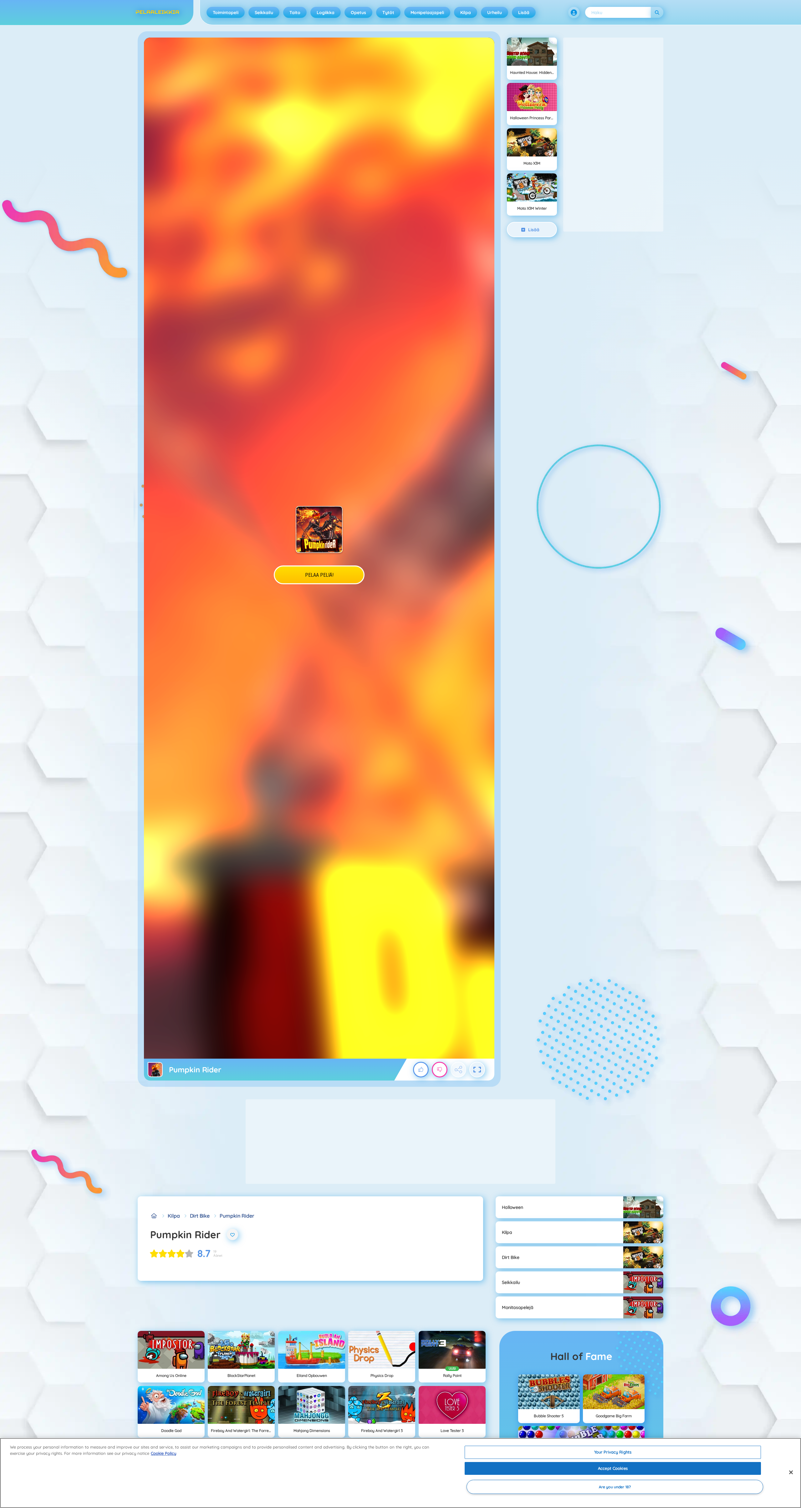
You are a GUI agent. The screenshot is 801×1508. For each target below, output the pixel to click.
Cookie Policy (163, 1453)
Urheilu (494, 12)
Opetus (358, 12)
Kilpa (465, 12)
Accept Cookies (613, 1468)
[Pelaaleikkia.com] (154, 1215)
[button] (573, 12)
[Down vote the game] (439, 1069)
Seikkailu (264, 12)
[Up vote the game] (421, 1069)
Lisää (523, 12)
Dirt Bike (200, 1216)
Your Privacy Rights (612, 1451)
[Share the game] (458, 1069)
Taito (294, 12)
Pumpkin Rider (237, 1216)
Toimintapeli (225, 12)
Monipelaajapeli (427, 12)
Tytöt (388, 12)
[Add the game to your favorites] (232, 1234)
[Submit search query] (657, 12)
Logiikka (325, 12)
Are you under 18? (615, 1487)
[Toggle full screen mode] (477, 1069)
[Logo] (157, 12)
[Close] (791, 1472)
